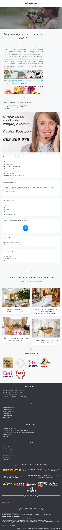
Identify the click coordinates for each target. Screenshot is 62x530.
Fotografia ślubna (12, 523)
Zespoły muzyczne (48, 521)
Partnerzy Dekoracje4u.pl (27, 514)
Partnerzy (6, 207)
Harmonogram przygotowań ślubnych (17, 107)
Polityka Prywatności (12, 525)
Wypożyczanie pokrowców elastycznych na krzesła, (18, 432)
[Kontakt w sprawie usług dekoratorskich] (31, 132)
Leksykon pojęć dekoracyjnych (12, 242)
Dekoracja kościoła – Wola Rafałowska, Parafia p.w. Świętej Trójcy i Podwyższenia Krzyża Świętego (46, 311)
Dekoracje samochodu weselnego (13, 168)
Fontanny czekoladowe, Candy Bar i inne (14, 175)
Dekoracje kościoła (9, 164)
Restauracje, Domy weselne (8, 521)
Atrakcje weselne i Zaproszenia (24, 523)
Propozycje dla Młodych (10, 214)
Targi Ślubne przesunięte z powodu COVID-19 (12, 394)
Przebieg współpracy (39, 518)
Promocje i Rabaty (17, 514)
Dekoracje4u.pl (30, 528)
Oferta (8, 108)
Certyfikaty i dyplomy (19, 518)
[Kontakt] (23, 74)
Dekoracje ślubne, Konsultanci (22, 521)
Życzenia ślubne (8, 256)
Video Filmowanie (33, 521)
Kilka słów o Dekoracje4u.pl (8, 518)
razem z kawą (8, 455)
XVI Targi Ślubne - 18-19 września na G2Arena (12, 392)
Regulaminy (4, 525)
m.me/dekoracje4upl (34, 228)
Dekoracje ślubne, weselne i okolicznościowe (19, 105)
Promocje (6, 209)
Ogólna (6, 205)
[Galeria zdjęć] (23, 89)
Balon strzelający (6, 457)
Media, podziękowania (29, 518)
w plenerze (7, 409)
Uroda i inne (41, 521)
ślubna (7, 413)
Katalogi (58, 528)
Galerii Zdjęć (39, 281)
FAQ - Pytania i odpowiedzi (51, 518)
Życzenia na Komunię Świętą (11, 261)
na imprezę (8, 449)
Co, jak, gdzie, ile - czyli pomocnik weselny (14, 244)
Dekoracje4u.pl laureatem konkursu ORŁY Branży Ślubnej (15, 396)
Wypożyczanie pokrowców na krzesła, (15, 430)
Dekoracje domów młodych (11, 171)
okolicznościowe (9, 407)
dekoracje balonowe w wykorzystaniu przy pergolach (27, 80)
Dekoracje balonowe (9, 173)
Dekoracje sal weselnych (10, 162)
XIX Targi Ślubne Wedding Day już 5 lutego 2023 (13, 390)
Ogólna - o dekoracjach (7, 514)
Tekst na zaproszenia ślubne (11, 258)
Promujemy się (8, 212)
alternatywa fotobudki (10, 447)
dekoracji (8, 411)
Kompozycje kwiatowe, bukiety (12, 166)
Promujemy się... (37, 514)
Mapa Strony (52, 528)
